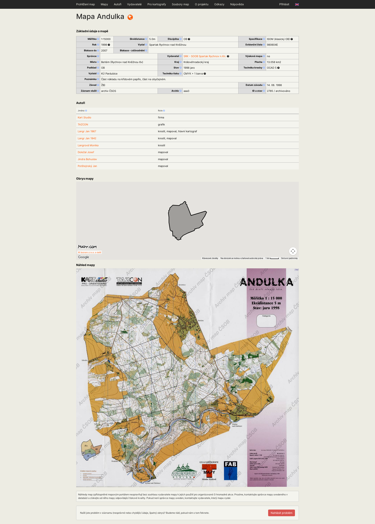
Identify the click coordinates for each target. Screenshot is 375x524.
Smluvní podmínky (289, 258)
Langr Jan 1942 (87, 138)
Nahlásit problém (281, 512)
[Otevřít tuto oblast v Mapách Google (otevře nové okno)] (83, 257)
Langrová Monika (88, 145)
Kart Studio (84, 117)
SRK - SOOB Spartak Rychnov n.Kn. (205, 56)
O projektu (201, 4)
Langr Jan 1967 (87, 131)
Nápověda (237, 4)
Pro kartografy (156, 4)
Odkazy (219, 4)
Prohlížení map (85, 4)
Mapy (104, 4)
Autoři (117, 4)
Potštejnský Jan (87, 166)
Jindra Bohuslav (87, 159)
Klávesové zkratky (210, 258)
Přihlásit (284, 4)
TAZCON (83, 124)
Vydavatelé (134, 4)
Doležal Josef (86, 152)
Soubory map (180, 4)
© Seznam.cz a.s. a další (89, 252)
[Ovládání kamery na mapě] (293, 251)
